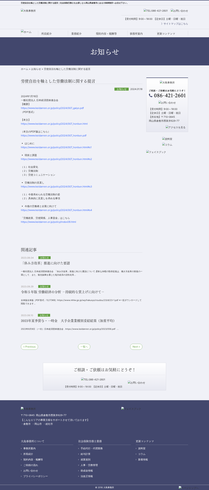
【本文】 (26, 119)
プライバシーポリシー (35, 476)
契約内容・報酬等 (106, 33)
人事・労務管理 (89, 465)
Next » (136, 346)
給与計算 (85, 453)
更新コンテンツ (166, 33)
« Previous (29, 346)
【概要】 (26, 104)
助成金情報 (87, 470)
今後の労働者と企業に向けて (40, 206)
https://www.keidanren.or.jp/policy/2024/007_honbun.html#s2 (56, 159)
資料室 (141, 448)
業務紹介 (76, 33)
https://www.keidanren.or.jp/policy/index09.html (48, 221)
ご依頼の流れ (30, 465)
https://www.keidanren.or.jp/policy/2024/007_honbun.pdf (53, 135)
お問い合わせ (30, 470)
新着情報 (143, 459)
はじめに (29, 143)
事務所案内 (136, 33)
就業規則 (85, 459)
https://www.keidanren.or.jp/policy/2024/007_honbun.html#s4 (56, 210)
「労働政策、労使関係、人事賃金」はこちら (45, 217)
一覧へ (84, 346)
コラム (141, 453)
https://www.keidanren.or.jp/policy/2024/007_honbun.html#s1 (56, 147)
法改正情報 (87, 476)
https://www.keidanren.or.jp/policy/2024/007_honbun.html (54, 123)
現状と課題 (31, 155)
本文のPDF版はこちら (35, 131)
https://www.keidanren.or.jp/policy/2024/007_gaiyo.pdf (52, 108)
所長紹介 (46, 33)
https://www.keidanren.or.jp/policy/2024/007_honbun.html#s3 (56, 186)
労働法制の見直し (34, 182)
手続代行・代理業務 (92, 448)
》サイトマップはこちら (174, 23)
